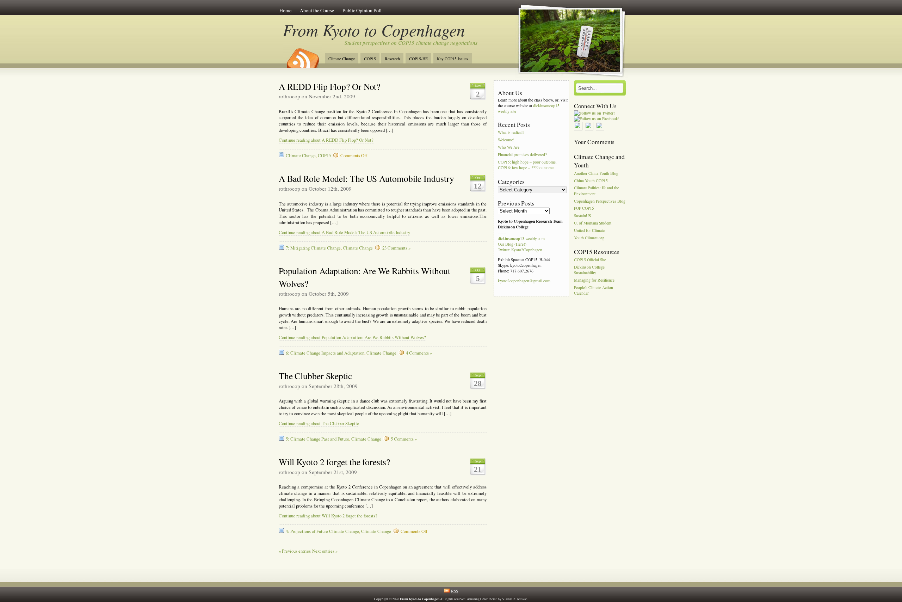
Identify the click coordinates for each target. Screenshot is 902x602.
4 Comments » (419, 353)
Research (392, 58)
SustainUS (582, 216)
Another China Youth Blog (596, 173)
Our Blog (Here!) (512, 244)
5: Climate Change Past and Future (317, 439)
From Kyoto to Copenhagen (374, 30)
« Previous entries (295, 551)
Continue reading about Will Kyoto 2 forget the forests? (328, 516)
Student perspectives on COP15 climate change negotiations (411, 42)
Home (285, 10)
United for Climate (589, 230)
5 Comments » (404, 439)
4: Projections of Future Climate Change (322, 531)
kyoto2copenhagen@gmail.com (524, 280)
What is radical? (511, 132)
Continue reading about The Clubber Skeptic (319, 423)
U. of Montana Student (592, 223)
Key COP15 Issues (452, 58)
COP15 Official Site (590, 260)
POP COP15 (584, 208)
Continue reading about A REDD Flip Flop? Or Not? (326, 140)
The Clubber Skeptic (315, 376)
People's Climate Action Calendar (593, 290)
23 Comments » (396, 248)
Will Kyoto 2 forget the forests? (334, 462)
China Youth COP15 (591, 180)
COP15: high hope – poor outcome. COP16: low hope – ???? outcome (527, 164)
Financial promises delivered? (522, 154)
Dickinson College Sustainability (589, 269)
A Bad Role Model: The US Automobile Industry (367, 178)
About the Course (317, 10)
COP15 (370, 58)
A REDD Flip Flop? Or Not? (330, 86)
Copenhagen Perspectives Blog (599, 201)
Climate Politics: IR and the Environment (596, 190)
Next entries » (325, 551)
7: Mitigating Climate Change (313, 248)
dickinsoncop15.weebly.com (521, 238)
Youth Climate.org (589, 237)
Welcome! (506, 140)
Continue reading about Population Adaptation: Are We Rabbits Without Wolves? (352, 337)
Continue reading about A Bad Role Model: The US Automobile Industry (344, 232)
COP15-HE (418, 58)
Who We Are (508, 147)
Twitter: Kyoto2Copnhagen (520, 249)
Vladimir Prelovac (514, 599)
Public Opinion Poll (362, 10)
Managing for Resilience (594, 280)
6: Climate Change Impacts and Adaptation (325, 353)
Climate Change (341, 58)
